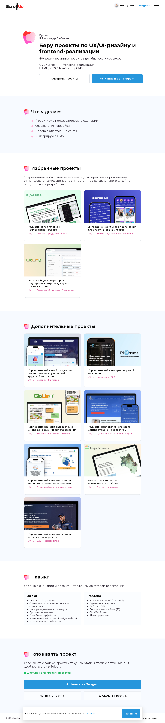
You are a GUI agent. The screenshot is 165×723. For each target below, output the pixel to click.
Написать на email (52, 695)
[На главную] (15, 6)
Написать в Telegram (119, 78)
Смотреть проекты (64, 78)
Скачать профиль (114, 695)
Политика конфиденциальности (144, 718)
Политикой (90, 713)
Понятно (131, 713)
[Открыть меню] (156, 5)
